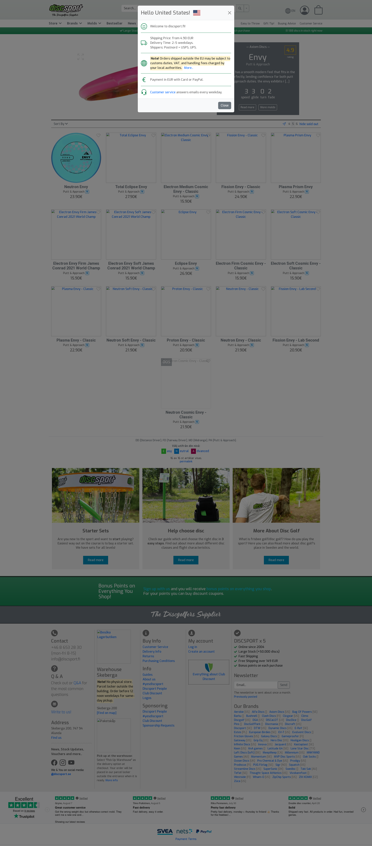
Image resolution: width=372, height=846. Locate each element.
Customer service (163, 92)
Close (225, 105)
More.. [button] (188, 68)
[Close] (229, 13)
